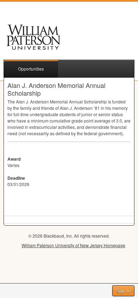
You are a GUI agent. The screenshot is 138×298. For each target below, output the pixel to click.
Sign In (123, 290)
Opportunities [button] (31, 69)
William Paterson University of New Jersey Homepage (73, 245)
